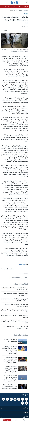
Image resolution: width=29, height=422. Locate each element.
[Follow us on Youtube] (15, 399)
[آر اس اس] (3, 399)
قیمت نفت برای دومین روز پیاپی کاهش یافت (16, 7)
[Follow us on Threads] (7, 399)
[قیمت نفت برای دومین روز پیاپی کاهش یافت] (22, 341)
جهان (26, 13)
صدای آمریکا (22, 264)
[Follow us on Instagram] (11, 399)
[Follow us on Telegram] (22, 399)
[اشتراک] (22, 403)
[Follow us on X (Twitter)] (18, 399)
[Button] (4, 30)
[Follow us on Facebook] (26, 399)
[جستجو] (23, 420)
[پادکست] (26, 403)
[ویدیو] (16, 420)
